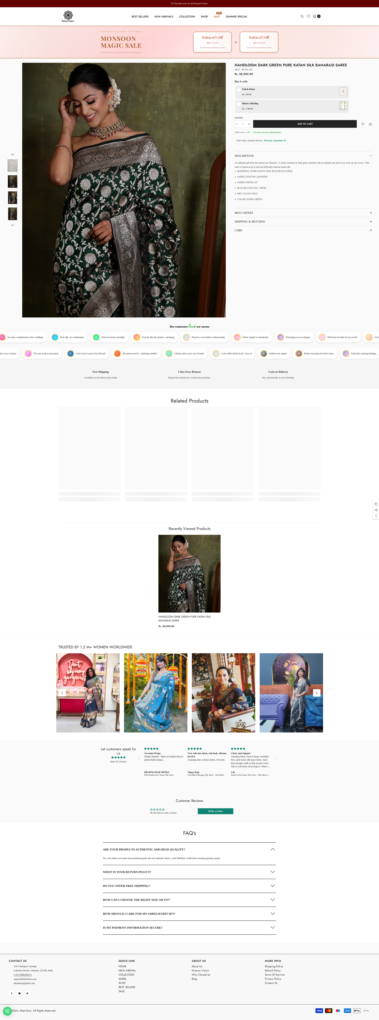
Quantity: (239, 117)
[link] (100, 374)
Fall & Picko (248, 89)
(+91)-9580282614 (23, 975)
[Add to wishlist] (362, 124)
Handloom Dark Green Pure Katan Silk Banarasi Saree (184, 618)
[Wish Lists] (308, 16)
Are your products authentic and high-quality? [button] (144, 849)
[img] (118, 757)
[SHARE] (369, 124)
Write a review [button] (215, 811)
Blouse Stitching (250, 103)
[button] (12, 154)
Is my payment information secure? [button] (133, 927)
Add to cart (305, 124)
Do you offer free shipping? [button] (126, 885)
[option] (189, 3)
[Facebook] (12, 993)
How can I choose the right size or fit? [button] (136, 899)
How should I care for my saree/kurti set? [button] (139, 913)
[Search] (302, 16)
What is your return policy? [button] (127, 872)
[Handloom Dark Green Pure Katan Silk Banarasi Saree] (189, 574)
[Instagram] (19, 993)
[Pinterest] (27, 993)
